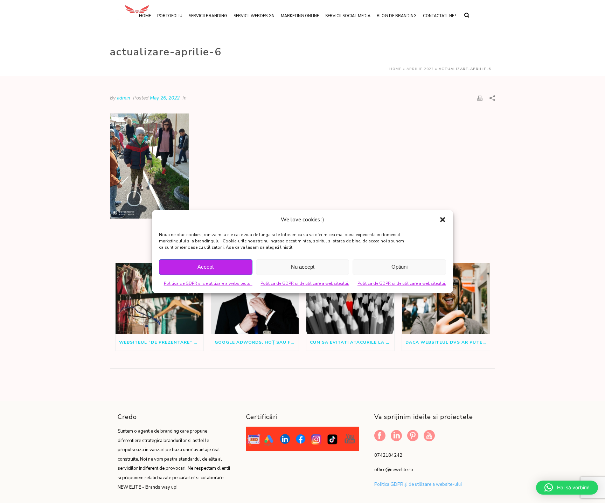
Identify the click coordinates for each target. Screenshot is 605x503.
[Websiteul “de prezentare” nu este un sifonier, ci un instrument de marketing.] (159, 298)
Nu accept (302, 267)
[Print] (479, 98)
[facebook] (379, 436)
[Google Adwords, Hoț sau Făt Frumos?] (255, 298)
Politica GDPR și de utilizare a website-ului (418, 484)
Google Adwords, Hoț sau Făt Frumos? (257, 342)
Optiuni (399, 267)
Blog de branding (397, 16)
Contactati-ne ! (439, 16)
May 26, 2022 (165, 98)
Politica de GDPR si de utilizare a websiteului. (208, 283)
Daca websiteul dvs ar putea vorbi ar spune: (447, 342)
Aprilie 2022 (420, 69)
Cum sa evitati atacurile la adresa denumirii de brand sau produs (352, 342)
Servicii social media (347, 16)
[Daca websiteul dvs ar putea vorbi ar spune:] (446, 298)
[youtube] (429, 436)
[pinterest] (412, 436)
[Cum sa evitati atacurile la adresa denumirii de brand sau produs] (350, 298)
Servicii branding (208, 16)
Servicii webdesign (254, 16)
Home (395, 69)
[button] (442, 219)
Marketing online (300, 16)
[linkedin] (396, 436)
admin (123, 98)
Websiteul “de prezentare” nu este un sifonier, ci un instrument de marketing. (161, 342)
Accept (205, 267)
